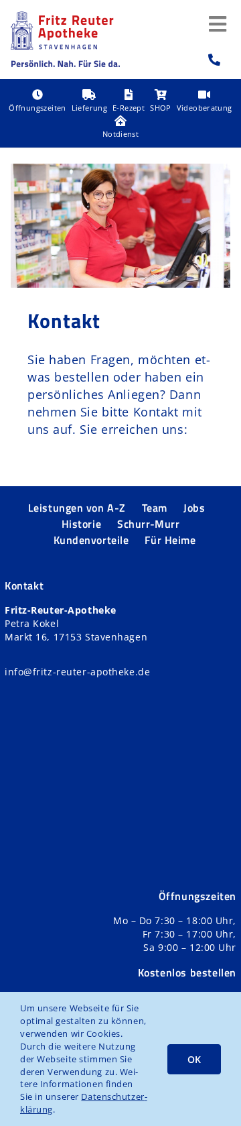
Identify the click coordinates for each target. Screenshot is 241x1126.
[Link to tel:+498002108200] (214, 60)
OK (194, 1059)
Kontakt (63, 320)
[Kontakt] (120, 226)
